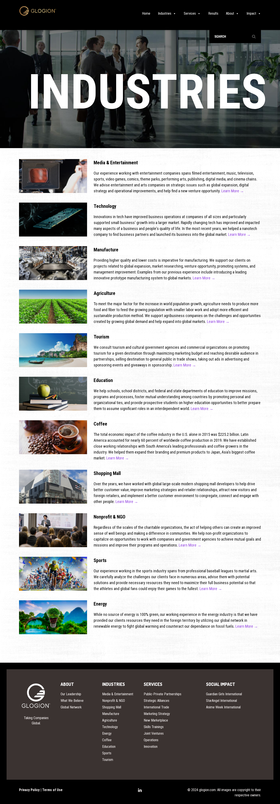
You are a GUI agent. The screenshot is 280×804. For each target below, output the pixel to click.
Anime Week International (223, 707)
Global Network (71, 707)
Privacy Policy (29, 790)
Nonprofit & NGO (113, 701)
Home (146, 13)
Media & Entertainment (117, 694)
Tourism (107, 760)
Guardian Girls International (224, 694)
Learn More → (232, 191)
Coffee (107, 740)
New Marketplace (156, 720)
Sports (106, 753)
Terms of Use (52, 790)
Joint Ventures (154, 733)
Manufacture (110, 714)
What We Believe (72, 701)
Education (109, 746)
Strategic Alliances (156, 701)
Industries (164, 13)
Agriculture (109, 720)
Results (213, 13)
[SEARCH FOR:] (235, 36)
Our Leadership (71, 694)
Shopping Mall (111, 707)
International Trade (156, 707)
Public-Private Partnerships (162, 694)
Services (190, 13)
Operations (151, 740)
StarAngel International (221, 701)
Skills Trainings (154, 727)
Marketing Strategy (157, 714)
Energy (107, 733)
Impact (251, 13)
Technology (110, 727)
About (230, 13)
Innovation (151, 746)
